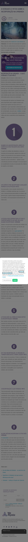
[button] (7, 280)
